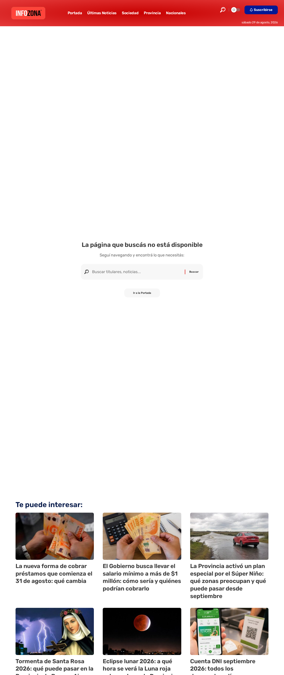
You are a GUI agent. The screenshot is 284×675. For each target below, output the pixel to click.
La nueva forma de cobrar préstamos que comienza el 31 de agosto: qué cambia (54, 574)
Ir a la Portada (142, 292)
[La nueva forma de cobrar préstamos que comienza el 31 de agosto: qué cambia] (55, 536)
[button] (222, 10)
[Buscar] (137, 272)
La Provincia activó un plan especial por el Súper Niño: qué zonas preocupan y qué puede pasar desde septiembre (228, 581)
